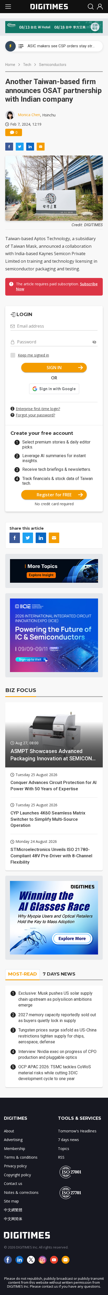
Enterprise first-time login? (38, 408)
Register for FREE (54, 495)
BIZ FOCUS (20, 690)
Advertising (13, 1139)
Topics (63, 1148)
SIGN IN (54, 367)
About (9, 1130)
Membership (14, 1148)
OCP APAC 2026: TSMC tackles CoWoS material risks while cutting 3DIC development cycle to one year (54, 1072)
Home (10, 65)
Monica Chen (29, 114)
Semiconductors (52, 65)
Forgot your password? (35, 414)
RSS (61, 1157)
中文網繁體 (13, 1209)
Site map (11, 1201)
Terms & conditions (20, 1157)
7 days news (68, 1139)
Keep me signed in (33, 355)
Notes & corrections (21, 1192)
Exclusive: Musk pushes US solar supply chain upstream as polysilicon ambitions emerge (55, 999)
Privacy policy (15, 1165)
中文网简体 (13, 1218)
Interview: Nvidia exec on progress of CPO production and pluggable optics (57, 1054)
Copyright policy (17, 1174)
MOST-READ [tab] (22, 974)
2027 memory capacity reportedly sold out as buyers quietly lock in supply (57, 1017)
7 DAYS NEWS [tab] (59, 974)
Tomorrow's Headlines (77, 1130)
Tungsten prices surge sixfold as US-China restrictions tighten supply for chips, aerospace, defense (57, 1036)
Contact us (13, 1183)
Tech (27, 65)
